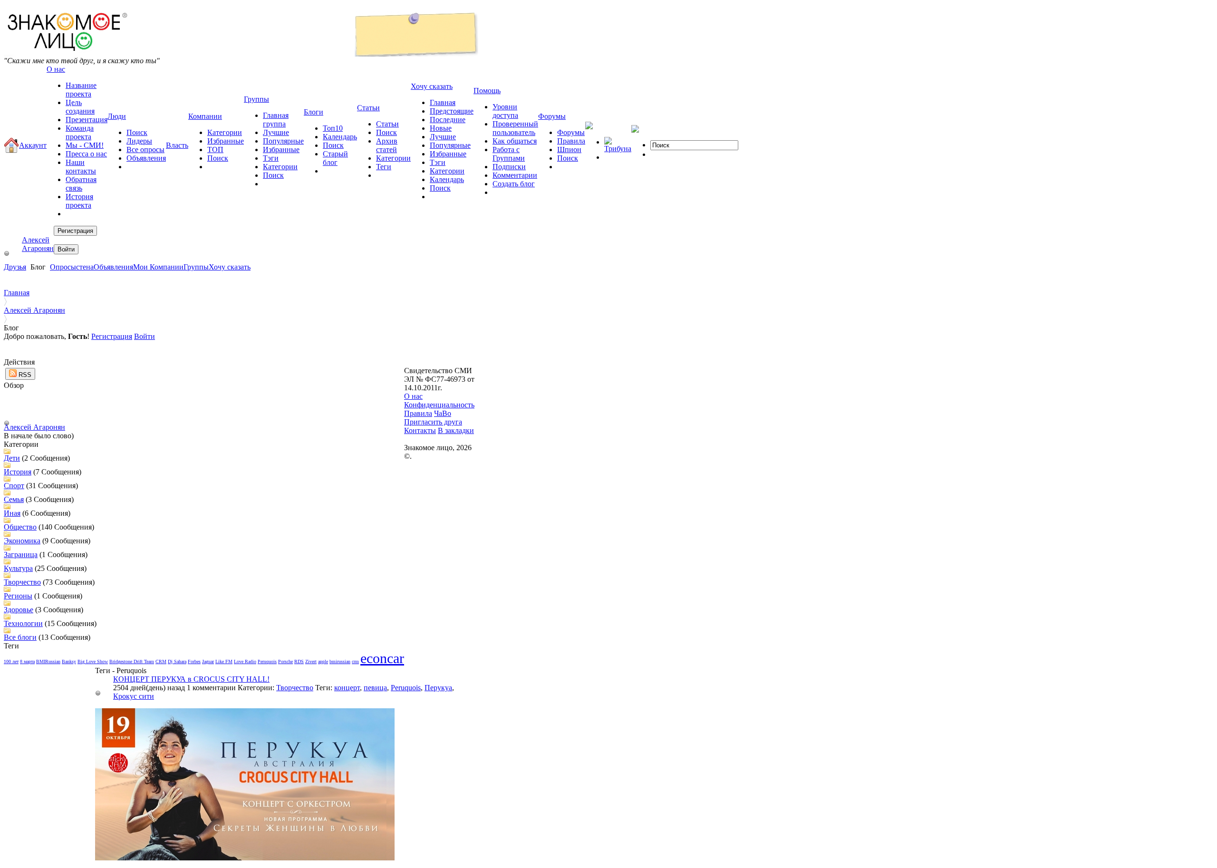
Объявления (146, 158)
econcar (382, 658)
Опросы (63, 267)
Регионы (18, 596)
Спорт (14, 486)
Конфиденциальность (439, 405)
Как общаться (515, 141)
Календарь (340, 137)
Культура (18, 568)
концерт (347, 688)
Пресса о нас (86, 154)
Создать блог (514, 184)
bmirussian (339, 661)
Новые (441, 128)
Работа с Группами (509, 153)
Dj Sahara (177, 661)
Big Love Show (92, 661)
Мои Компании (158, 267)
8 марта (27, 661)
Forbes (194, 661)
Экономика (22, 541)
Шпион (569, 149)
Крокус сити (133, 696)
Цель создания (80, 106)
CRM (160, 661)
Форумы (571, 132)
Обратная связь (81, 183)
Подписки (509, 167)
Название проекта (81, 89)
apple (323, 661)
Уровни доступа (505, 111)
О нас (413, 396)
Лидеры (139, 141)
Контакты (420, 430)
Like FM (223, 661)
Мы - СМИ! (85, 145)
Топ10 (333, 128)
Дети (12, 458)
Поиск (136, 132)
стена (85, 267)
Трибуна (617, 149)
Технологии (23, 623)
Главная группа (276, 119)
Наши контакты (81, 166)
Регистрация (111, 336)
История (17, 472)
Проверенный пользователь (515, 128)
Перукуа (438, 688)
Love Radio (245, 661)
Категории (224, 132)
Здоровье (18, 610)
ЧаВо (442, 413)
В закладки (456, 430)
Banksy (69, 661)
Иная (12, 513)
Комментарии (515, 175)
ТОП (215, 149)
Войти (144, 336)
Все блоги (20, 637)
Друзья (15, 267)
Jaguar (208, 661)
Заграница (21, 554)
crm (355, 661)
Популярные (283, 141)
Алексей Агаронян (38, 244)
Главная (442, 102)
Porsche (285, 661)
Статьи (387, 124)
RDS (299, 661)
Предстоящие (451, 111)
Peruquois (267, 661)
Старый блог (335, 158)
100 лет (11, 661)
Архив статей (386, 145)
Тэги (271, 158)
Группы (196, 267)
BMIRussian (48, 661)
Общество (20, 527)
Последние (447, 120)
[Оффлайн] (7, 253)
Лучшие (276, 132)
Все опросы (145, 149)
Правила (571, 141)
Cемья (14, 499)
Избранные (225, 141)
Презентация (86, 120)
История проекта (79, 201)
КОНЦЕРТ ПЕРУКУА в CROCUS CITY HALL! (191, 679)
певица (375, 688)
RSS (24, 374)
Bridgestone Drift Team (131, 661)
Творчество (22, 582)
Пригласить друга (433, 422)
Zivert (311, 661)
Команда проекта (80, 132)
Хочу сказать (230, 267)
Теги (383, 167)
